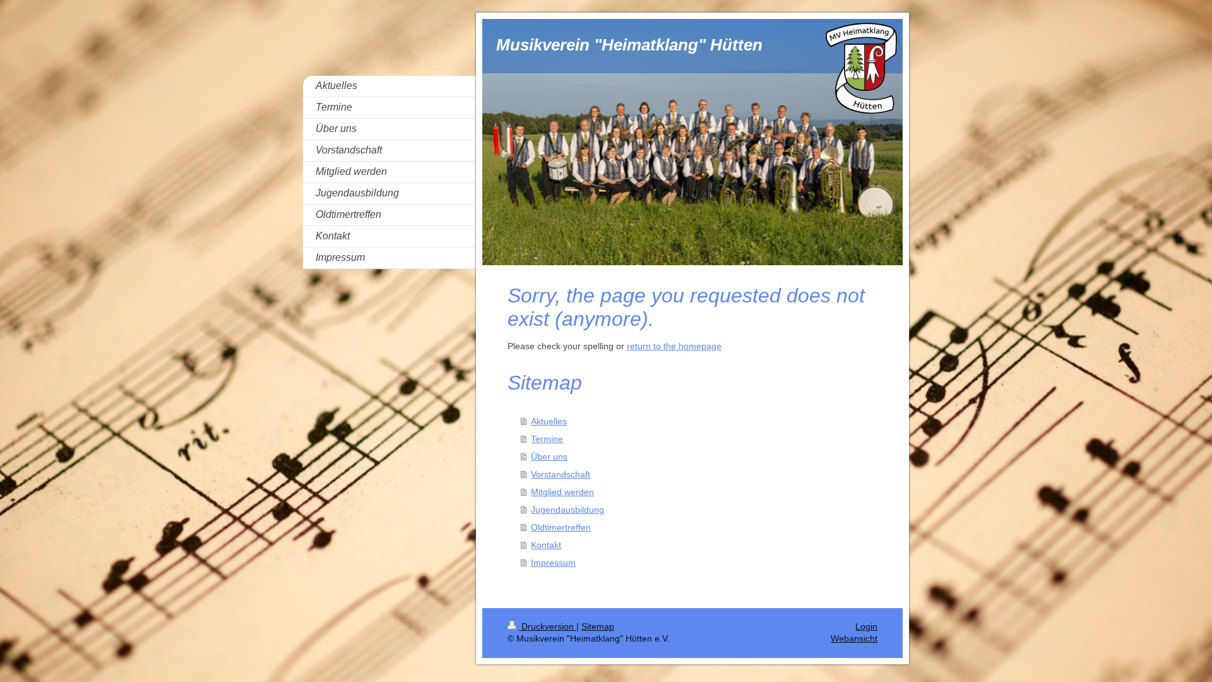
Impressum (553, 563)
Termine (547, 439)
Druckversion (547, 626)
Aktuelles (549, 421)
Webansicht (854, 638)
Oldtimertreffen (561, 527)
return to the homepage (674, 346)
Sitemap (597, 626)
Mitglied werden (562, 492)
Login (866, 626)
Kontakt (546, 545)
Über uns (549, 457)
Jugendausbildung (567, 510)
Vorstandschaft (560, 474)
